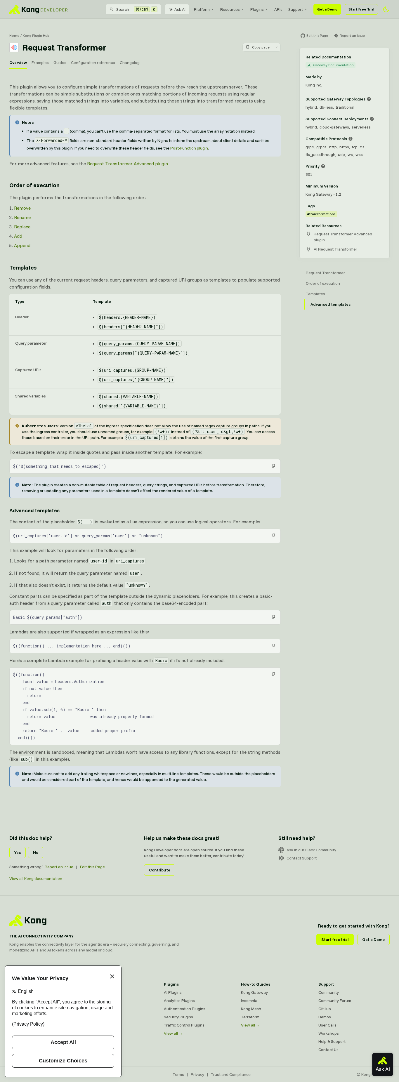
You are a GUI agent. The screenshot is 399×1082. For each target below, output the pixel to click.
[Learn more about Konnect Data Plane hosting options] (371, 119)
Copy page (261, 47)
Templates (23, 267)
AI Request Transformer (335, 249)
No (35, 852)
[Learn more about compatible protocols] (350, 138)
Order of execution (34, 185)
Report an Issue (59, 866)
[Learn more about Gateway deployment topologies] (369, 99)
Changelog (130, 62)
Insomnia (94, 1017)
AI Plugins (173, 992)
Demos (324, 1017)
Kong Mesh (96, 1008)
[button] (273, 465)
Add (18, 236)
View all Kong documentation (35, 878)
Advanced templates (34, 510)
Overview (18, 62)
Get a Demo (327, 9)
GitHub (324, 1008)
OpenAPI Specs (100, 1025)
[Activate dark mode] (386, 9)
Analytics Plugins (179, 1000)
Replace (22, 227)
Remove (22, 208)
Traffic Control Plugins (184, 1025)
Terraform (250, 1017)
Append (22, 245)
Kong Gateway (99, 992)
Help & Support (332, 1041)
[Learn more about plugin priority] (323, 166)
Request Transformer (325, 272)
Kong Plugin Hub (36, 35)
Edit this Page (92, 866)
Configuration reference (93, 62)
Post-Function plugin (189, 148)
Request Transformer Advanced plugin (127, 163)
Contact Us (328, 1049)
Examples (40, 62)
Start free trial (335, 939)
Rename (22, 217)
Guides (59, 62)
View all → (173, 1033)
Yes (17, 852)
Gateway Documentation (333, 65)
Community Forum (334, 1000)
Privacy (197, 1074)
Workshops (328, 1033)
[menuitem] (204, 9)
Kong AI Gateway (102, 1000)
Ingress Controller (102, 1033)
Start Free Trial (361, 9)
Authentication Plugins (184, 1008)
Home (14, 35)
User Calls (327, 1025)
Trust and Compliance (231, 1074)
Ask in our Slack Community (311, 849)
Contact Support (302, 858)
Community (328, 992)
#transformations (321, 214)
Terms (178, 1074)
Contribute (159, 870)
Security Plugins (178, 1017)
